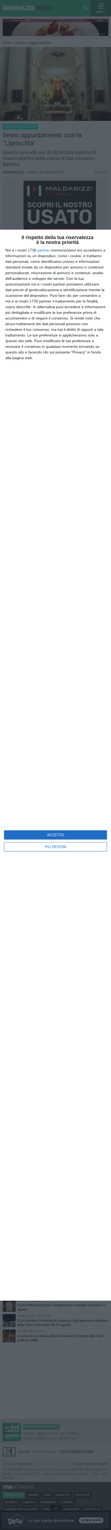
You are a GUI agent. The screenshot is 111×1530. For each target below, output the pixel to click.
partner (43, 250)
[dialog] (55, 765)
